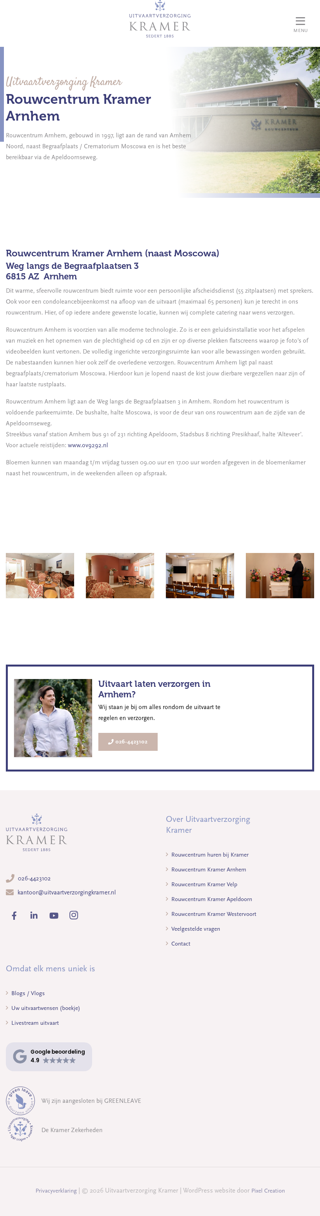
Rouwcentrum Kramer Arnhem (208, 869)
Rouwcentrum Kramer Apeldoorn (211, 899)
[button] (49, 1056)
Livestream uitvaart (34, 1022)
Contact (180, 943)
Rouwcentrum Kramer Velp (203, 884)
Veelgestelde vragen (195, 928)
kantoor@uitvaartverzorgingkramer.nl (67, 892)
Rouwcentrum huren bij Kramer (209, 854)
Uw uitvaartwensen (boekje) (45, 1008)
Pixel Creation (268, 1190)
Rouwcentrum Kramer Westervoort (213, 913)
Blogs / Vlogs (27, 993)
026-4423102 (132, 741)
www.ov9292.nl (88, 445)
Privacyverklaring (56, 1190)
